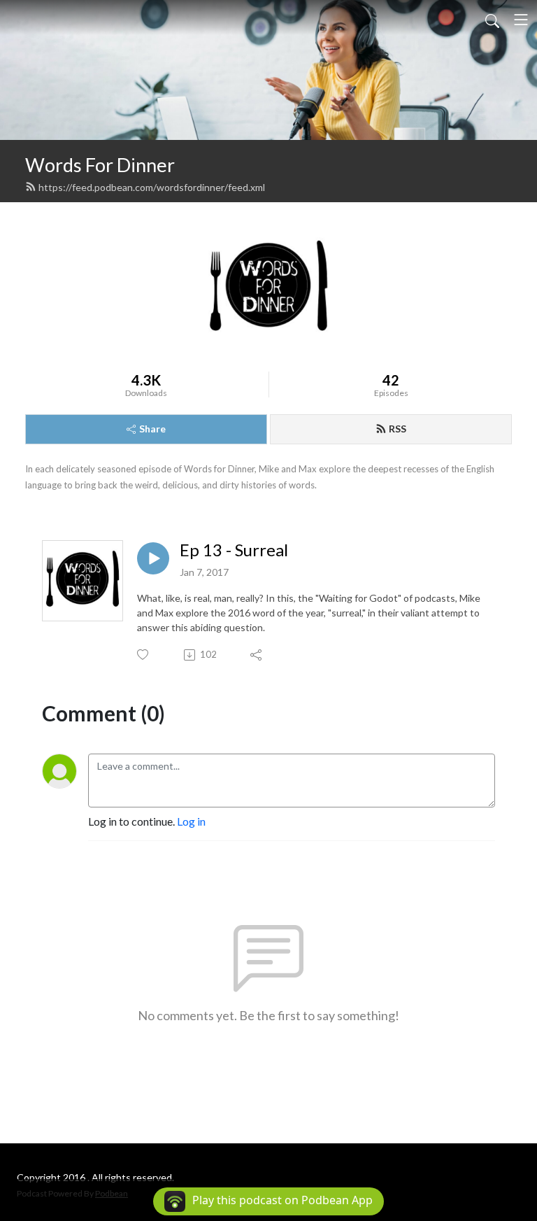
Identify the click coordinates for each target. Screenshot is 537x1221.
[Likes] (144, 654)
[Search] (492, 20)
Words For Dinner (100, 164)
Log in (191, 821)
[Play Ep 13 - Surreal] (153, 558)
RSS (397, 429)
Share (152, 429)
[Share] (257, 655)
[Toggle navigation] (521, 19)
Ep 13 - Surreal (234, 550)
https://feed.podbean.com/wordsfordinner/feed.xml (151, 187)
